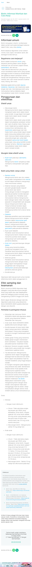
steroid (28, 179)
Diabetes (8, 214)
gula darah (8, 228)
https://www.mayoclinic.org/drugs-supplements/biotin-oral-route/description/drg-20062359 (17, 506)
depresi (23, 85)
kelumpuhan (9, 268)
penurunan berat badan (20, 140)
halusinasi (11, 87)
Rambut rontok (10, 175)
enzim (20, 61)
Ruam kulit (8, 158)
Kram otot (8, 243)
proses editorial (23, 484)
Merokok (20, 144)
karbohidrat (5, 67)
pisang (19, 47)
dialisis (7, 245)
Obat (2, 2)
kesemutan (8, 130)
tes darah (21, 378)
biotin (16, 162)
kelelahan (4, 87)
